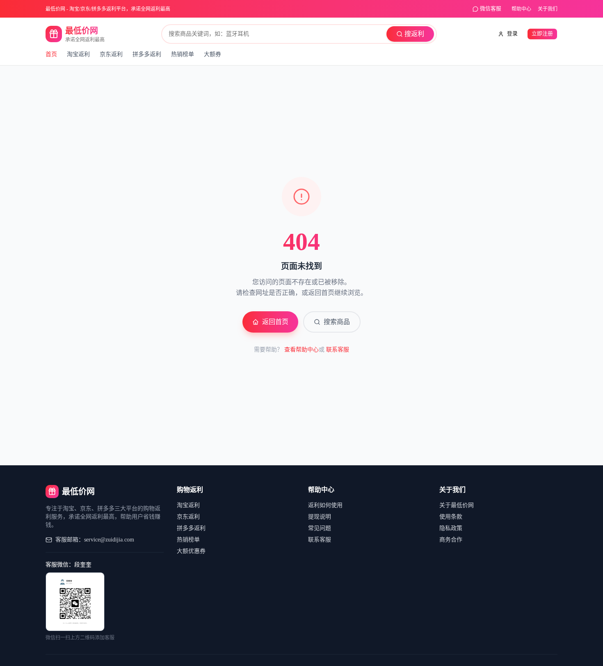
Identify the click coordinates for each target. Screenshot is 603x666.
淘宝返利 (78, 54)
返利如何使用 (325, 505)
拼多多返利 (146, 54)
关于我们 (547, 9)
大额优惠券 (191, 551)
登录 (512, 33)
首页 (51, 54)
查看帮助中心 (301, 350)
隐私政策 (450, 528)
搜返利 (414, 33)
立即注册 (542, 33)
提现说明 (319, 517)
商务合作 (450, 540)
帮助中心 (521, 9)
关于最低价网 (456, 505)
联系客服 (337, 350)
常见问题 (319, 528)
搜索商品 (337, 321)
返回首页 (275, 321)
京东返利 (111, 54)
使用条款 (450, 517)
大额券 (212, 54)
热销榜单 (182, 54)
